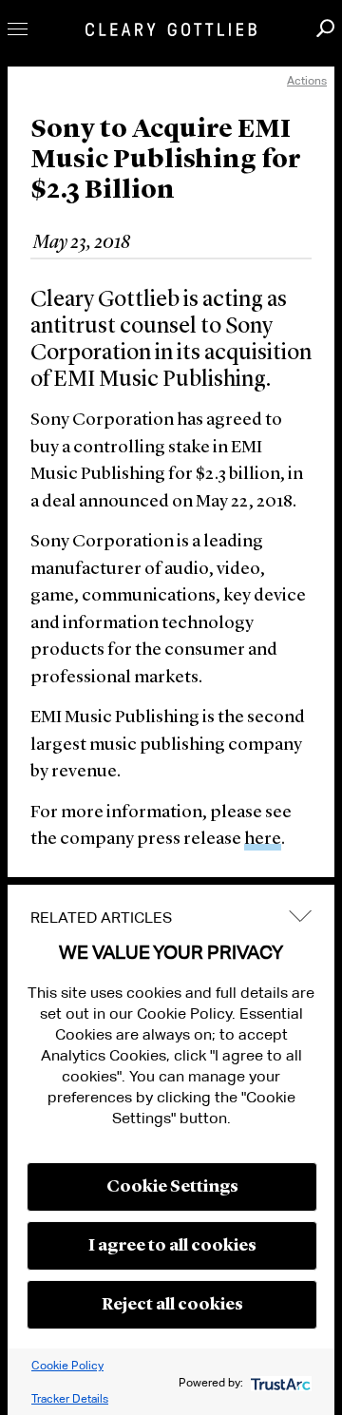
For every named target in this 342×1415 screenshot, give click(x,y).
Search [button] (325, 28)
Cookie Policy (67, 1365)
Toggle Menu (18, 29)
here (262, 840)
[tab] (171, 918)
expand (300, 915)
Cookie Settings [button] (172, 1186)
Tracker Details (69, 1398)
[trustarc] (278, 1382)
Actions (307, 80)
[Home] (171, 29)
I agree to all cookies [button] (172, 1245)
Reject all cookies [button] (172, 1304)
